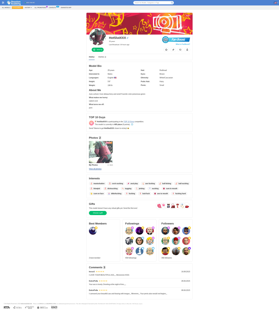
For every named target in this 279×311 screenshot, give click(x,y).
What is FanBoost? (183, 44)
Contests (52, 7)
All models (6, 7)
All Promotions (40, 7)
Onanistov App (66, 7)
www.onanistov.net (26, 303)
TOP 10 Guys (129, 122)
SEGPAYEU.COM (51, 303)
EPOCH (41, 303)
